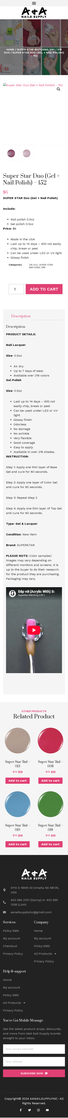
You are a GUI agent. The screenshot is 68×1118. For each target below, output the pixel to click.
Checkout (10, 946)
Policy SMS (11, 931)
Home (10, 49)
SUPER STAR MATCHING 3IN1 (36, 49)
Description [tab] (20, 316)
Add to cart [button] (17, 780)
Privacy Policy (13, 953)
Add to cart (44, 289)
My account (11, 938)
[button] (34, 3)
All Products (43, 953)
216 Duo (33, 264)
